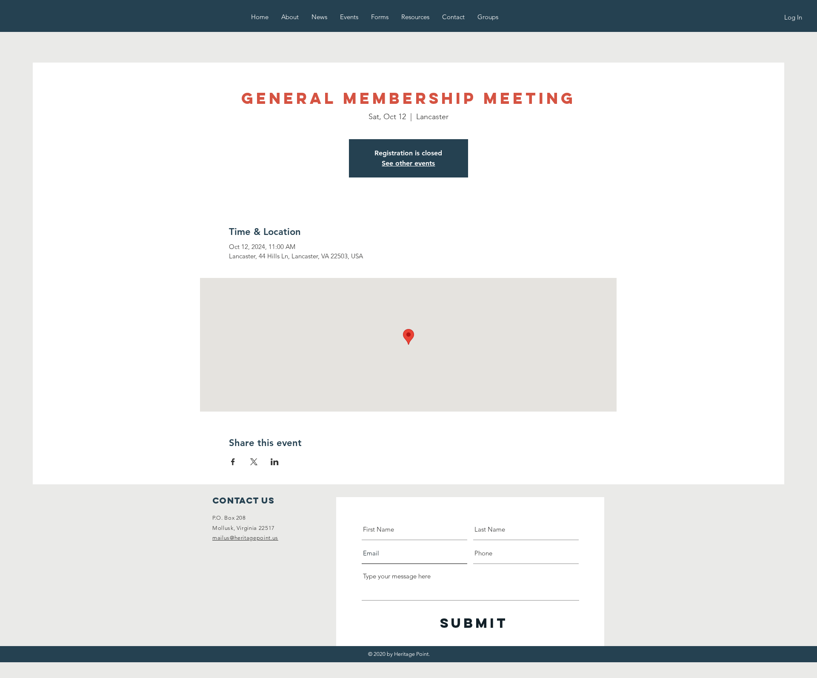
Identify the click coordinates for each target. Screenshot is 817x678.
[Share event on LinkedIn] (275, 461)
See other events (408, 163)
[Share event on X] (254, 461)
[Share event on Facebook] (233, 461)
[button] (290, 17)
